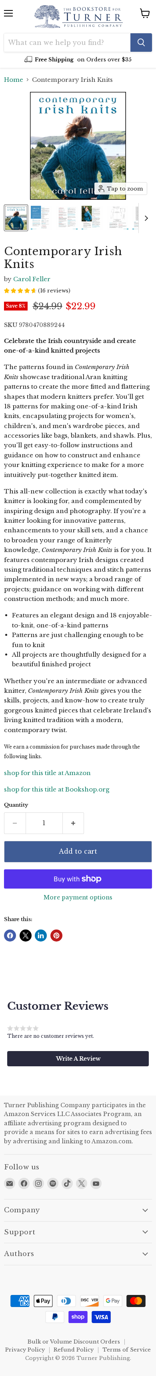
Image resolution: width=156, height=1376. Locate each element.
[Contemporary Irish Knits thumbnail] (16, 218)
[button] (78, 1058)
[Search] (141, 42)
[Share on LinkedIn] (41, 936)
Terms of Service (126, 1349)
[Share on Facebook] (10, 936)
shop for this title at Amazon (47, 773)
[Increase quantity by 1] (73, 823)
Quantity (16, 805)
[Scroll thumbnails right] (144, 218)
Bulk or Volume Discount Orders (74, 1341)
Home (13, 79)
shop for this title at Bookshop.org (56, 789)
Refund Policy (74, 1349)
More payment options (78, 897)
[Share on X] (26, 936)
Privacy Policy (25, 1349)
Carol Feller (31, 279)
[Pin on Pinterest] (56, 936)
